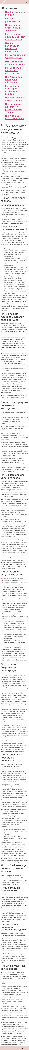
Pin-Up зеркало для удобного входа (15, 56)
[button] (26, 2)
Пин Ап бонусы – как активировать (14, 117)
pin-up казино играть (10, 578)
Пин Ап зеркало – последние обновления (14, 79)
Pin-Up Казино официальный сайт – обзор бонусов (15, 37)
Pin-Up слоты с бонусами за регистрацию (13, 70)
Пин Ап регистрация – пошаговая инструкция (13, 47)
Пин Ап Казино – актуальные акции (15, 62)
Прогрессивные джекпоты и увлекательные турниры (13, 108)
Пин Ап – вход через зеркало (16, 13)
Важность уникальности (12, 20)
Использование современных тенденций (13, 28)
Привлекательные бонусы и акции (15, 99)
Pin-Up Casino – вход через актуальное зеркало (13, 90)
